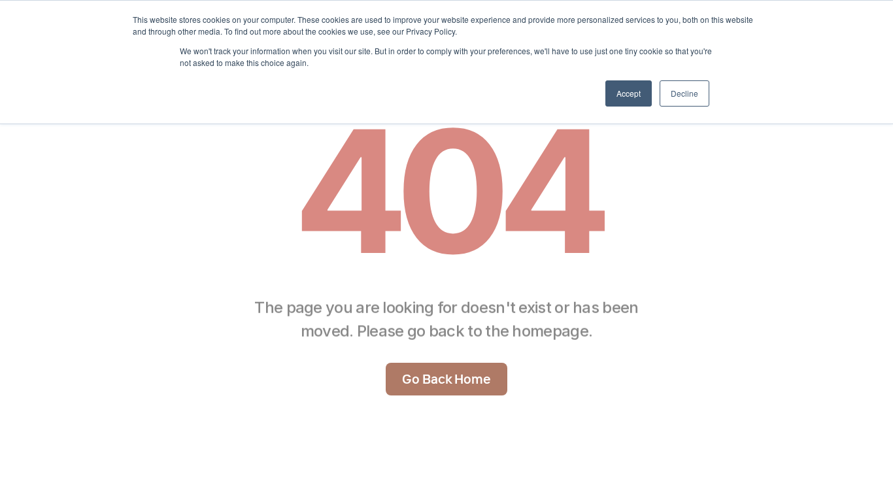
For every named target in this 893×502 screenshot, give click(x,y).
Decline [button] (684, 93)
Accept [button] (628, 93)
